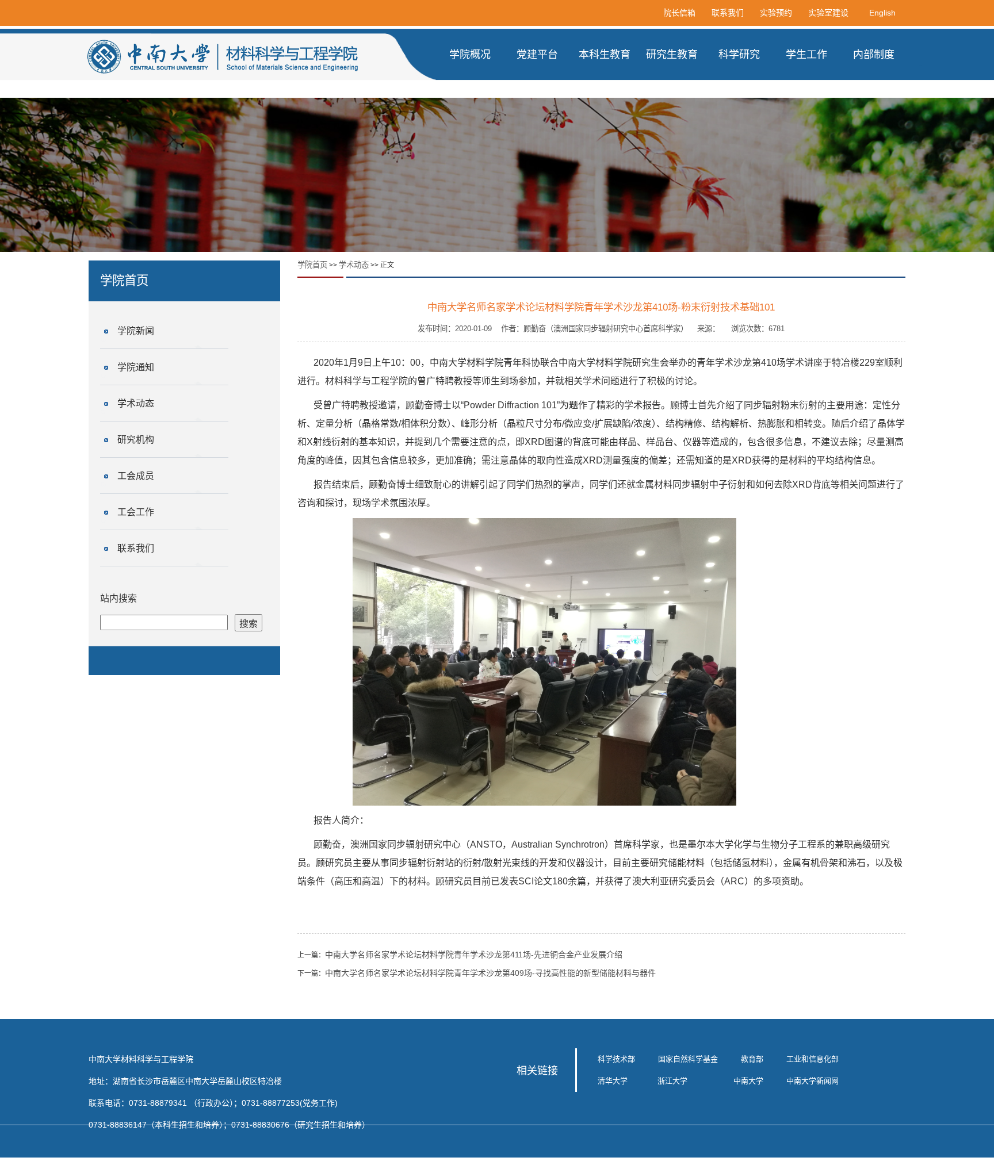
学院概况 (470, 54)
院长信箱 (679, 12)
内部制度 (873, 54)
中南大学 (748, 1080)
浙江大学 (672, 1080)
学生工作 (806, 54)
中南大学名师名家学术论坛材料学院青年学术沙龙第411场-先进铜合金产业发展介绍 (473, 954)
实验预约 (776, 12)
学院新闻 (135, 331)
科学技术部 (616, 1059)
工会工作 (135, 512)
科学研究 (739, 54)
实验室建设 (828, 12)
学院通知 (135, 367)
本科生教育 (604, 54)
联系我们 (728, 12)
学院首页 (312, 264)
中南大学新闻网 (812, 1080)
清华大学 (613, 1080)
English (882, 12)
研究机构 (135, 439)
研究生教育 (672, 54)
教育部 (752, 1059)
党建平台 (537, 54)
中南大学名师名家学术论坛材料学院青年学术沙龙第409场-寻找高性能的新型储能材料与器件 (490, 973)
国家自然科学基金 (688, 1059)
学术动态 (135, 403)
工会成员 (135, 476)
